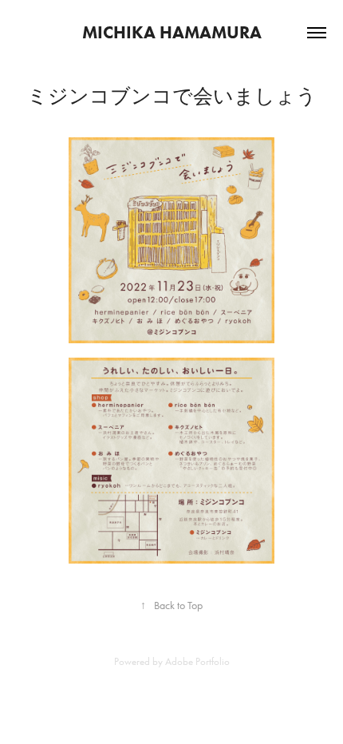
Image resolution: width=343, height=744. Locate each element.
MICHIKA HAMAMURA (172, 32)
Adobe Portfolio (197, 661)
